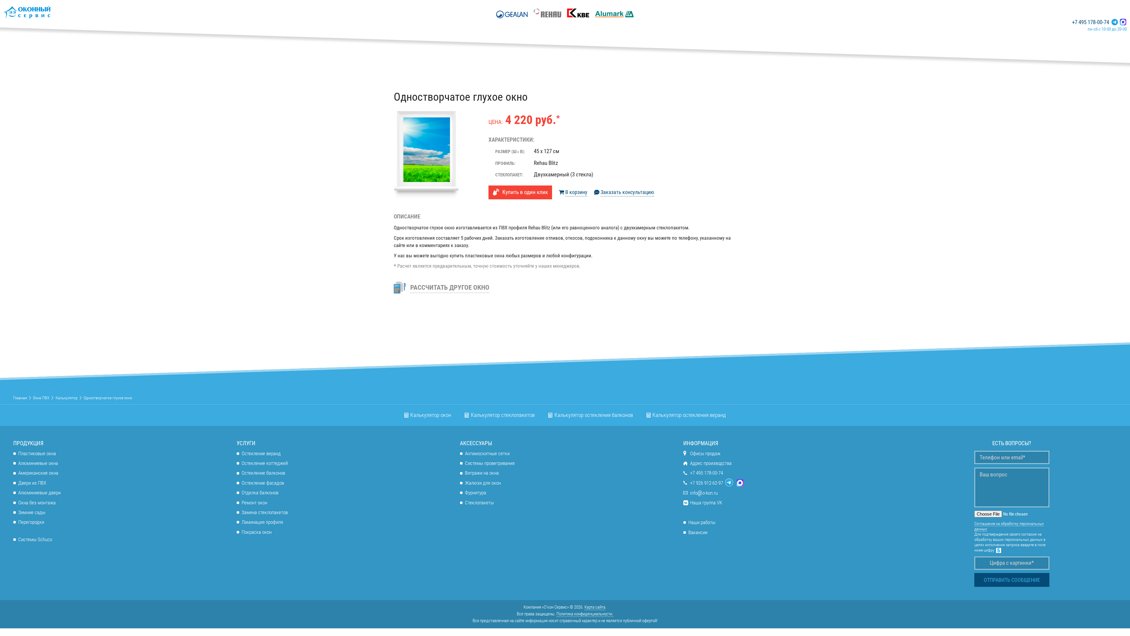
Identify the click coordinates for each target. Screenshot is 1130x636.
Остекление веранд (261, 453)
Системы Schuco (35, 539)
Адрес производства (711, 463)
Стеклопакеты (479, 503)
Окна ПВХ (41, 397)
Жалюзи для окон (483, 483)
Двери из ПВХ (32, 483)
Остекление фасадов (263, 483)
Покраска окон (257, 532)
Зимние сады (31, 512)
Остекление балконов (263, 473)
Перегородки (31, 522)
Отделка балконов (260, 493)
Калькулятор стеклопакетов (503, 415)
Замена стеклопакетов (265, 512)
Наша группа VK (706, 503)
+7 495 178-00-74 (1090, 22)
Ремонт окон (254, 503)
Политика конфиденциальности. (584, 614)
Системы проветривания (490, 463)
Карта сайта (594, 607)
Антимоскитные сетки (487, 453)
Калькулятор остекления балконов (593, 415)
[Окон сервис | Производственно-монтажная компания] (44, 12)
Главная (20, 397)
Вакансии (697, 532)
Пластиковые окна (37, 453)
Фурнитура (475, 493)
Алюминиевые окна (38, 463)
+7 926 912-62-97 (706, 483)
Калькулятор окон (430, 415)
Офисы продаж (705, 453)
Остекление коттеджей (265, 463)
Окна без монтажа (37, 503)
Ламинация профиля (262, 522)
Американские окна (38, 473)
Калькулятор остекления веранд (689, 415)
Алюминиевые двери (39, 493)
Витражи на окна (482, 473)
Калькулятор (67, 397)
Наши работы (701, 522)
